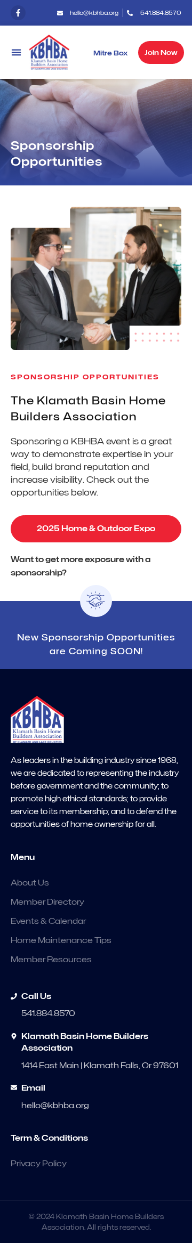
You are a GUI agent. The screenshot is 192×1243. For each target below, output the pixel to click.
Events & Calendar (48, 921)
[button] (16, 52)
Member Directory (47, 902)
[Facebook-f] (18, 12)
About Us (30, 883)
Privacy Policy (39, 1163)
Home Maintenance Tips (61, 940)
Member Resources (51, 959)
